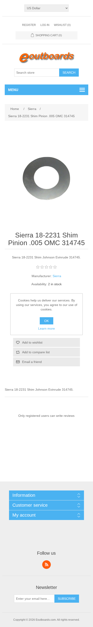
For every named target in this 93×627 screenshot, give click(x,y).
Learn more (46, 328)
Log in (44, 25)
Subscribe (67, 598)
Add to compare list (36, 352)
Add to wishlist (32, 342)
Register (29, 25)
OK (46, 321)
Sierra (57, 276)
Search (69, 72)
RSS (46, 564)
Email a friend (32, 362)
